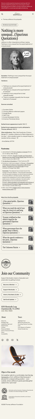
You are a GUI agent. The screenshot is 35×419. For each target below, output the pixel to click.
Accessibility (4, 334)
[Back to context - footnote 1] (16, 153)
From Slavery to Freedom (24, 327)
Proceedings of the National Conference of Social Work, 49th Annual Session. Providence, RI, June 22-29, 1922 (17, 164)
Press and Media (5, 329)
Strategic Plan (4, 322)
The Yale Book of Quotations (9, 161)
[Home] (17, 14)
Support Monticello (9, 289)
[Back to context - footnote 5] (15, 189)
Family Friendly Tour (23, 329)
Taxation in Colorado (22, 152)
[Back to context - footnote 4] (20, 185)
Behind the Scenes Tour (24, 322)
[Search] (6, 14)
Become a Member (9, 284)
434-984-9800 (6, 311)
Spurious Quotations (10, 25)
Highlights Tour (22, 321)
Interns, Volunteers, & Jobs (11, 294)
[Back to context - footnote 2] (18, 159)
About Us (3, 321)
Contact (3, 327)
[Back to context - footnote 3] (28, 161)
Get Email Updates (8, 299)
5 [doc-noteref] (17, 138)
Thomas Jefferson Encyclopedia (12, 19)
